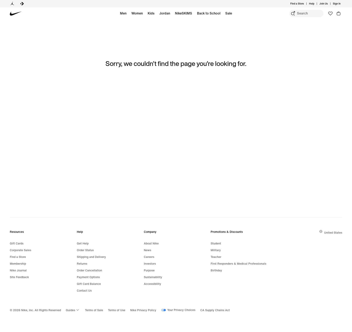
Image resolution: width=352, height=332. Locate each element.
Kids (151, 13)
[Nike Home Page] (16, 14)
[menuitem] (315, 3)
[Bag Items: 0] (338, 13)
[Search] (293, 13)
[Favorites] (330, 13)
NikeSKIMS (183, 13)
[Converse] (22, 3)
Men (123, 13)
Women (137, 13)
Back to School (208, 13)
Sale (228, 13)
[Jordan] (12, 3)
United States (333, 232)
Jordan (164, 13)
